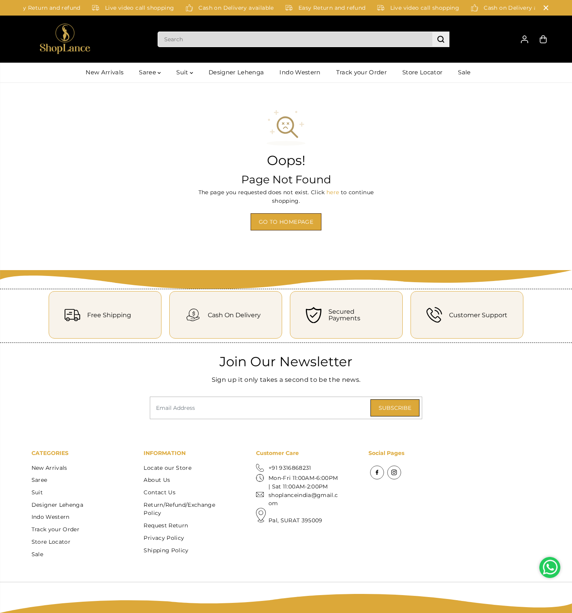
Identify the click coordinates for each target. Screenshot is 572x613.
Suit (183, 72)
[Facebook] (377, 472)
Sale (464, 72)
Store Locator (422, 72)
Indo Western (299, 72)
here (332, 192)
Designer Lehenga (236, 72)
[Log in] (524, 39)
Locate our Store (167, 468)
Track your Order (361, 72)
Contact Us (159, 492)
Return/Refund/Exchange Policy (179, 509)
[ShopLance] (65, 39)
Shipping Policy (166, 550)
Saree (148, 72)
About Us (157, 480)
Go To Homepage (286, 221)
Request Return (166, 525)
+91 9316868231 (289, 468)
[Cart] (543, 39)
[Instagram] (394, 472)
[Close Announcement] (546, 7)
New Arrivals (104, 72)
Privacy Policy (164, 538)
